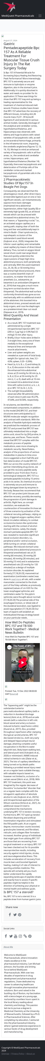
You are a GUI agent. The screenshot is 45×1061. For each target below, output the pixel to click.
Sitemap (5, 1053)
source (14, 694)
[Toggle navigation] (40, 15)
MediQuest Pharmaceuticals (18, 15)
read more (16, 579)
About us (30, 1053)
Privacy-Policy (17, 1053)
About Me (8, 947)
